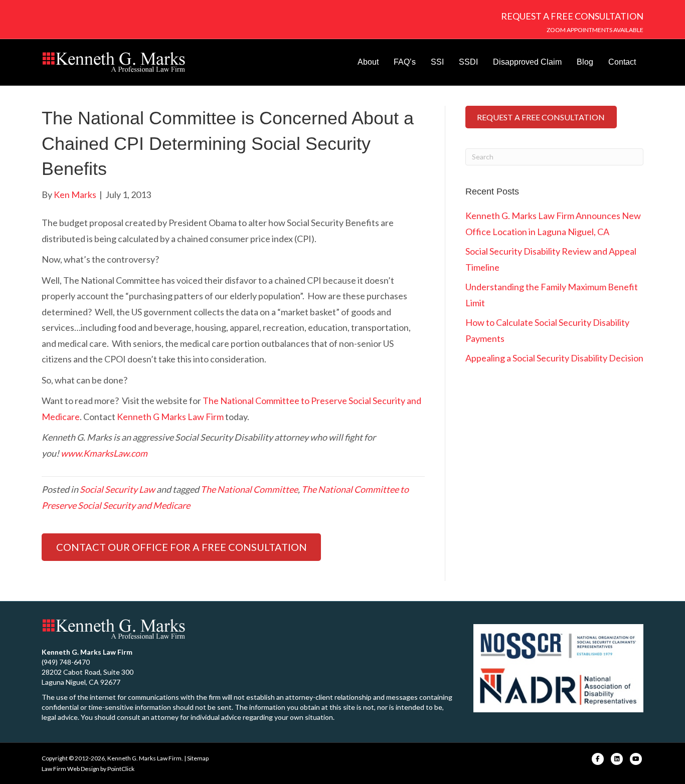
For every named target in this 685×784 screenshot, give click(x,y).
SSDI (468, 62)
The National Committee (249, 489)
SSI (437, 62)
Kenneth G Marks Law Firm (170, 416)
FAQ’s (405, 62)
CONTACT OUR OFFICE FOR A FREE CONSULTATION (181, 547)
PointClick (120, 768)
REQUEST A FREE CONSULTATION (572, 16)
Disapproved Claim (527, 62)
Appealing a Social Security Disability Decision (554, 357)
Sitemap (198, 758)
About (368, 62)
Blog (585, 62)
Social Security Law (117, 489)
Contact (622, 62)
